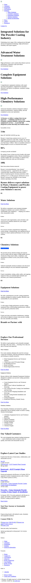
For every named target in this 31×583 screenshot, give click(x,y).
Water (5, 4)
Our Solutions (4, 69)
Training (6, 546)
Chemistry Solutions (13, 13)
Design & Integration (13, 18)
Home (5, 554)
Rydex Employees (9, 560)
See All (3, 461)
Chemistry (7, 6)
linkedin (6, 572)
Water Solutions (12, 12)
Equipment (7, 7)
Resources (7, 23)
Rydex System (8, 563)
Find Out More (5, 204)
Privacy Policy (8, 575)
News (5, 20)
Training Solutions (13, 17)
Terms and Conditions (10, 576)
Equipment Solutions (13, 15)
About (6, 21)
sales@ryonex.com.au (7, 524)
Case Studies (7, 562)
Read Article (4, 480)
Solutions (6, 10)
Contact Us (4, 26)
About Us (6, 559)
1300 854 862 (12, 522)
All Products (7, 9)
